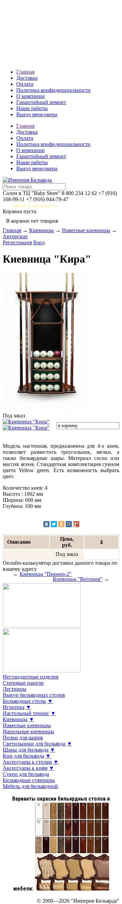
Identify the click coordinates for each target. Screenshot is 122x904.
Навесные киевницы (86, 230)
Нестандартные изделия (30, 677)
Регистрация (17, 242)
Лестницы (14, 689)
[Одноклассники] (61, 524)
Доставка (27, 78)
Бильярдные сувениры (29, 780)
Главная (25, 72)
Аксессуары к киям (25, 768)
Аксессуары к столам (27, 762)
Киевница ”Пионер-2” (46, 574)
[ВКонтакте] (46, 524)
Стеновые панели (23, 683)
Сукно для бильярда (26, 774)
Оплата (24, 84)
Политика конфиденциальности (53, 90)
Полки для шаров (23, 737)
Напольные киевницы (28, 731)
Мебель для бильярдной (30, 786)
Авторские (15, 236)
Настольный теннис (26, 713)
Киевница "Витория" (77, 579)
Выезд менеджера (36, 114)
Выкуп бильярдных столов (34, 695)
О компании (30, 96)
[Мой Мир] (69, 524)
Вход (39, 242)
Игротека (13, 707)
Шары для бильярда (25, 750)
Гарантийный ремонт (41, 102)
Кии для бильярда (23, 756)
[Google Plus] (76, 524)
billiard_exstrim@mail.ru (35, 205)
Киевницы (41, 230)
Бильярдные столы (24, 701)
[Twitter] (54, 524)
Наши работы (32, 108)
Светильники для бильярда (34, 744)
